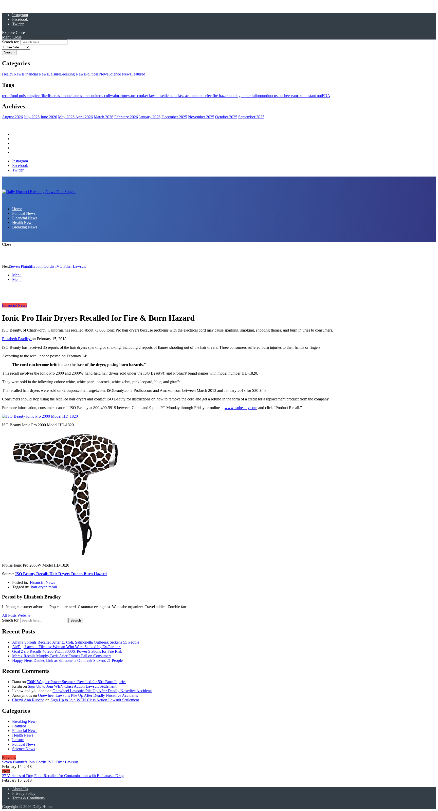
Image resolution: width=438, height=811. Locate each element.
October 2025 (226, 117)
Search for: (11, 42)
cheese (287, 95)
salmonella (66, 95)
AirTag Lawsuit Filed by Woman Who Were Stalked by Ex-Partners (66, 647)
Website (23, 615)
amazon (299, 95)
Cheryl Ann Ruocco (28, 700)
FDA (326, 95)
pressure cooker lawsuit (141, 95)
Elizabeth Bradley (17, 339)
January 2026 (149, 117)
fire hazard (221, 95)
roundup (265, 95)
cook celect (204, 95)
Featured (138, 74)
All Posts (9, 615)
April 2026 (84, 117)
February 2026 (126, 117)
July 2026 (32, 117)
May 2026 (66, 117)
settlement (168, 95)
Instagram (20, 15)
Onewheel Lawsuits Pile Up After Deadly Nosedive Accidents (102, 691)
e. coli (105, 95)
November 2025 (201, 117)
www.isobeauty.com (241, 408)
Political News (96, 74)
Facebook (20, 19)
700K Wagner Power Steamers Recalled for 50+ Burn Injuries (76, 682)
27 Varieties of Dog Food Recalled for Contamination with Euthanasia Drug (63, 776)
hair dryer (38, 587)
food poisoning (23, 95)
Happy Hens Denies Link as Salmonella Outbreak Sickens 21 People (67, 660)
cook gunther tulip (244, 95)
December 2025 (174, 117)
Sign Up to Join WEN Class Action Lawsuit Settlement (72, 686)
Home (17, 134)
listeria (53, 95)
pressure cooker (87, 95)
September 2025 (251, 117)
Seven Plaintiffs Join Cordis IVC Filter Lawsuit (48, 266)
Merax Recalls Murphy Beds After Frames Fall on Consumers (61, 656)
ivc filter (41, 95)
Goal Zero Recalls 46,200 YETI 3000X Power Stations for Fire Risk (67, 651)
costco (277, 95)
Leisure (54, 74)
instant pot (313, 95)
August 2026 (12, 117)
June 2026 (49, 117)
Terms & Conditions (28, 798)
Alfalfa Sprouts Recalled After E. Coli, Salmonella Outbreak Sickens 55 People (75, 642)
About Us (20, 789)
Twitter (18, 24)
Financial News (35, 74)
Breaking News (72, 74)
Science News (119, 74)
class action (185, 95)
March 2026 (103, 117)
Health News (12, 74)
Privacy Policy (23, 793)
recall (6, 95)
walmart (116, 95)
